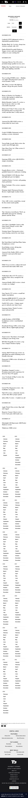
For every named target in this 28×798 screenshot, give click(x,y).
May (4, 448)
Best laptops (8, 743)
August (5, 455)
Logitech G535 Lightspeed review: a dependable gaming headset (13, 40)
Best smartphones (8, 746)
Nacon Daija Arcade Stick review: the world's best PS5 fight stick (13, 144)
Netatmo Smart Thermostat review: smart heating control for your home (13, 232)
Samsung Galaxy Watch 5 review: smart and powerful (12, 309)
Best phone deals (7, 751)
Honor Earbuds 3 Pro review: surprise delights (14, 186)
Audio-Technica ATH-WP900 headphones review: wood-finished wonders (12, 321)
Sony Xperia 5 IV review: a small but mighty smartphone (13, 294)
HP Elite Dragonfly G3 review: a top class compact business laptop (13, 342)
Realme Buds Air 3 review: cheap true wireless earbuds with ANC (13, 45)
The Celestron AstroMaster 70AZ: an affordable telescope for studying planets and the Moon (13, 213)
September (18, 457)
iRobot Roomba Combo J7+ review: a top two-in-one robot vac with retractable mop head (13, 104)
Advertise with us (14, 778)
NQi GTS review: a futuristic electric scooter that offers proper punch (13, 394)
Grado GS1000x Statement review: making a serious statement (12, 133)
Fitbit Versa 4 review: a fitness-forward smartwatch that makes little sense (14, 265)
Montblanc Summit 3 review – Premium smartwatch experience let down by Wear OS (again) (13, 372)
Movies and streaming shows (7, 738)
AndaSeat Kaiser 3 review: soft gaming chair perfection (14, 181)
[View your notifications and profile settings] (13, 2)
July (4, 453)
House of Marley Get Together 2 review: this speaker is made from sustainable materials (12, 97)
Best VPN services (20, 738)
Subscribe (19, 1)
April (4, 446)
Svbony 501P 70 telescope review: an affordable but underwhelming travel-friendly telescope (13, 354)
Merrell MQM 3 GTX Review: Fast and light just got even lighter (13, 176)
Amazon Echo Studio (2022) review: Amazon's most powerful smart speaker (13, 254)
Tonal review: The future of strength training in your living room (13, 337)
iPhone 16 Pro (7, 735)
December (17, 464)
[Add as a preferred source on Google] (14, 787)
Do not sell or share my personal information (14, 783)
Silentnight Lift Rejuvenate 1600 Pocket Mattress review (14, 424)
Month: (8, 27)
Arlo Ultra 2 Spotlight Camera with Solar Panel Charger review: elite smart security (13, 226)
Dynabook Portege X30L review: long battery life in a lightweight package (13, 327)
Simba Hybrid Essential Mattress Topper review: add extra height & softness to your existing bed (12, 51)
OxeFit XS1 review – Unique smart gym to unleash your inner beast (12, 304)
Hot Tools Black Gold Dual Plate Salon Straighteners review (14, 243)
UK (2, 725)
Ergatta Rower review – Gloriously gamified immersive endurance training (14, 171)
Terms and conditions (14, 772)
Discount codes (20, 754)
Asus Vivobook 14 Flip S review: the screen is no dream (13, 378)
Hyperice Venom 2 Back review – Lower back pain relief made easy (12, 413)
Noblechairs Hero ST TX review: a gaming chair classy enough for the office (12, 277)
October (17, 460)
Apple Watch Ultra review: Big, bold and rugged (13, 408)
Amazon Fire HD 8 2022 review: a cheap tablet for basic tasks (12, 122)
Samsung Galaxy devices (21, 735)
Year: (9, 23)
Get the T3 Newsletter (20, 6)
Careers (14, 781)
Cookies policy (14, 776)
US (4, 725)
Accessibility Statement (14, 766)
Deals (10, 6)
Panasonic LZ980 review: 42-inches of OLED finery (13, 360)
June (4, 450)
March (4, 443)
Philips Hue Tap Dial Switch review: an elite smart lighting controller (14, 68)
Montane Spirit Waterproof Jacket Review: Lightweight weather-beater (13, 191)
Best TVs (19, 743)
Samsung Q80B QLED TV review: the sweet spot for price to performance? (13, 299)
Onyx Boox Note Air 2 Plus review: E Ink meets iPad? (13, 149)
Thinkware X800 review (9, 428)
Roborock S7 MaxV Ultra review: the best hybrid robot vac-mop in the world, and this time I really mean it (13, 110)
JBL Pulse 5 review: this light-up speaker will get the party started (12, 85)
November (17, 462)
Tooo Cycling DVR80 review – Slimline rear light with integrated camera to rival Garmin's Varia (14, 79)
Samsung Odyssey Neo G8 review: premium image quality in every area (13, 63)
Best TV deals (7, 754)
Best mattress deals (20, 751)
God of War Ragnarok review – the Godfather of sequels (12, 389)
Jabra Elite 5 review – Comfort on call (13, 398)
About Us (14, 770)
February (5, 441)
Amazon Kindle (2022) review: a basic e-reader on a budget (13, 283)
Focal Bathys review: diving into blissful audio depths (11, 248)
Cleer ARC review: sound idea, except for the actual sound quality (13, 202)
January (5, 439)
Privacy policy (14, 774)
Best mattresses (19, 746)
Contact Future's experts (14, 768)
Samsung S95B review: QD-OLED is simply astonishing (13, 160)
